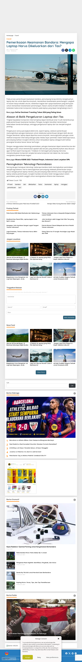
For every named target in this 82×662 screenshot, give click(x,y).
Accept (27, 657)
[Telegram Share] (70, 50)
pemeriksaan (12, 187)
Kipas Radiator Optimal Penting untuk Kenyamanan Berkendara (31, 547)
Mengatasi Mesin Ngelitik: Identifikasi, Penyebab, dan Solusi (36, 562)
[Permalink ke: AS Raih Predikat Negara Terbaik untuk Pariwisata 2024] (65, 269)
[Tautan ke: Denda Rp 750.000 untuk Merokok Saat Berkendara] (10, 576)
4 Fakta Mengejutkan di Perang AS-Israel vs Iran (26, 634)
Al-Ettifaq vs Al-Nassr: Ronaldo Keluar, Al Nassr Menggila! (29, 448)
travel (8, 39)
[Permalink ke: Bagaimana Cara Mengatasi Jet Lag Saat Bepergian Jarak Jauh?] (17, 269)
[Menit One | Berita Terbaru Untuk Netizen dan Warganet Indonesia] (6, 653)
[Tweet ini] (66, 50)
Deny (39, 657)
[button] (59, 639)
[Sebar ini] (63, 50)
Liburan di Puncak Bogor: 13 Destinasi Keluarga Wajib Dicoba (17, 258)
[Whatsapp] (73, 50)
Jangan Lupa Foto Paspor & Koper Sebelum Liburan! (63, 258)
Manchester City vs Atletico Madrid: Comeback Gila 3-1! (28, 455)
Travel (8, 51)
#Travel (10, 184)
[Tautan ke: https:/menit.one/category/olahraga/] (74, 393)
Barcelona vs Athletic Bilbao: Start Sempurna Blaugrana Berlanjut (32, 440)
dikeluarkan (32, 184)
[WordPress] (42, 196)
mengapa (64, 184)
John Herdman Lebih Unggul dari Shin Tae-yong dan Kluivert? (58, 220)
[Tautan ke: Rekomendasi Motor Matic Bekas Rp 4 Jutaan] (10, 556)
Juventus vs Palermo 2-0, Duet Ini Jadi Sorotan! (25, 452)
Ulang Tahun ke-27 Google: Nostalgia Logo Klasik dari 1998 (58, 232)
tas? (19, 187)
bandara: (18, 184)
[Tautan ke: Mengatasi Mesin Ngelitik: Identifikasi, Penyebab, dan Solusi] (10, 566)
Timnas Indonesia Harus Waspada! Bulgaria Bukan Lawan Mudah (59, 214)
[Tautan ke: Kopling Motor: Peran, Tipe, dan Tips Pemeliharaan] (10, 586)
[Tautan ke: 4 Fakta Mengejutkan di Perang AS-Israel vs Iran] (41, 619)
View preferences (52, 657)
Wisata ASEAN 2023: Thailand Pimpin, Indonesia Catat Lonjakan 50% (42, 159)
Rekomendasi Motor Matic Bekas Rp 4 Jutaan (31, 552)
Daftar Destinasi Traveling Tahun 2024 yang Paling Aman (38, 112)
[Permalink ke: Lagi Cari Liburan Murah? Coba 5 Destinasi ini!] (41, 269)
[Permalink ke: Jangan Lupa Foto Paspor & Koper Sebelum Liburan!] (65, 249)
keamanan (48, 184)
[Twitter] (39, 196)
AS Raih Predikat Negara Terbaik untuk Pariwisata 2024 (64, 278)
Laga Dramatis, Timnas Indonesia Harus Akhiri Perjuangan (21, 232)
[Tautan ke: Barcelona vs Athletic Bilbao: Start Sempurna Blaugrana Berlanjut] (41, 417)
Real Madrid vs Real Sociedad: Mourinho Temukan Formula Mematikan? (33, 444)
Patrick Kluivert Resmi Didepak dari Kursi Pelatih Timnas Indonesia (58, 226)
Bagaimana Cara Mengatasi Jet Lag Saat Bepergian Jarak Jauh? (17, 278)
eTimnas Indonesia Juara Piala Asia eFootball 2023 (22, 202)
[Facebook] (35, 196)
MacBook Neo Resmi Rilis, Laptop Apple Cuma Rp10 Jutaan (21, 220)
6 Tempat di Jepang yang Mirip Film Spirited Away (40, 258)
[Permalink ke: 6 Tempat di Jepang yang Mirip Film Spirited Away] (41, 249)
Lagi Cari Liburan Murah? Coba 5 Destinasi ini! (41, 278)
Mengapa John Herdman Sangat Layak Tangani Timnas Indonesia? (22, 226)
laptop (56, 184)
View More (41, 372)
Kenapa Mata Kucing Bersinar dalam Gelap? (61, 202)
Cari (7, 383)
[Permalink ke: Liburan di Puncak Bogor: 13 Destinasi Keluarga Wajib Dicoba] (17, 249)
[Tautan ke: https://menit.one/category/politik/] (74, 595)
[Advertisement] (41, 17)
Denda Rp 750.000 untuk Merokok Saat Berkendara (33, 572)
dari (24, 184)
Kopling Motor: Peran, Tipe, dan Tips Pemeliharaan (33, 582)
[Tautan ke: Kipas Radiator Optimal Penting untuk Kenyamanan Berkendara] (41, 523)
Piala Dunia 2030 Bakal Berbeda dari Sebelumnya (23, 213)
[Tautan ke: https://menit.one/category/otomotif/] (74, 500)
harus (40, 184)
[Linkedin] (46, 196)
